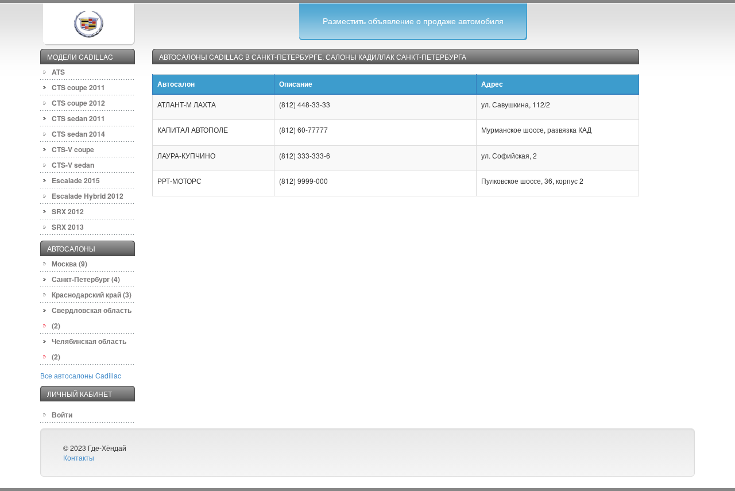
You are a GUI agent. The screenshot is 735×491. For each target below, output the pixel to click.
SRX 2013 (68, 227)
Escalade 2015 (76, 180)
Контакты (78, 457)
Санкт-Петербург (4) (86, 279)
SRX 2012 (68, 211)
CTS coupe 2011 (78, 87)
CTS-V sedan (73, 165)
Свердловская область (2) (91, 318)
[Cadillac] (88, 23)
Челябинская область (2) (89, 349)
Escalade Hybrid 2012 (87, 196)
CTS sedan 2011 (78, 118)
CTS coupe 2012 (78, 103)
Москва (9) (69, 263)
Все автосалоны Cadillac (80, 375)
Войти (62, 414)
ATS (58, 72)
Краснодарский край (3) (91, 294)
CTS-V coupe (73, 149)
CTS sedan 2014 (78, 134)
